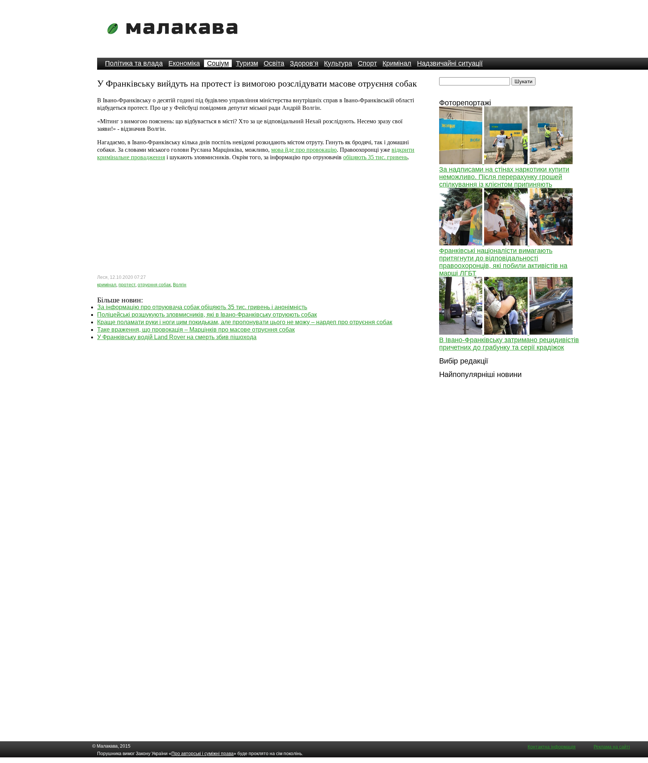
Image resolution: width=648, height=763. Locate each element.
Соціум (218, 63)
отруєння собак (154, 284)
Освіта (274, 63)
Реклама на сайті (612, 747)
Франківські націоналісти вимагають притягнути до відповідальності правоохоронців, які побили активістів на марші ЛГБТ (503, 262)
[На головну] (174, 39)
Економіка (184, 63)
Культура (338, 63)
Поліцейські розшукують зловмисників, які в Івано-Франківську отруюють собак (207, 314)
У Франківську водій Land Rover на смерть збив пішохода (176, 337)
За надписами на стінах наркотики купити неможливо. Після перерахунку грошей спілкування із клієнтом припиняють (504, 177)
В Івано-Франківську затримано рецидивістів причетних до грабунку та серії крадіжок (509, 343)
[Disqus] (259, 434)
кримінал (106, 284)
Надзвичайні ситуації (450, 63)
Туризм (247, 63)
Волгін (179, 284)
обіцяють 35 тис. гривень (375, 157)
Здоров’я (304, 63)
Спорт (367, 63)
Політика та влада (134, 63)
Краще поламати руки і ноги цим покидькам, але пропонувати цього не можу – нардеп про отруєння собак (244, 322)
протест (126, 284)
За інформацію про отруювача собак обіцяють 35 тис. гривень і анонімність (202, 307)
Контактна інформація (552, 747)
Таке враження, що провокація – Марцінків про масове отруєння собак (196, 329)
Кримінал (396, 63)
